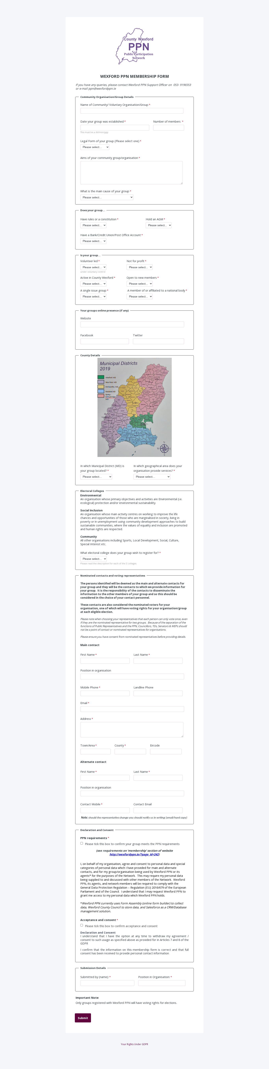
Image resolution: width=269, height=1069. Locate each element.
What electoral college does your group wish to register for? (119, 553)
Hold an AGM (154, 219)
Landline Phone (143, 687)
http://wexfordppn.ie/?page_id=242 (134, 854)
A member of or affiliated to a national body (156, 290)
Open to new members (142, 277)
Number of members (167, 121)
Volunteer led (89, 261)
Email (83, 703)
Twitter (138, 335)
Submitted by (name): (94, 977)
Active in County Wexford (96, 277)
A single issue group (93, 290)
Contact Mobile (90, 804)
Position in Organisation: (154, 977)
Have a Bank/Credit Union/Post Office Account (110, 235)
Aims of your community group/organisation (109, 158)
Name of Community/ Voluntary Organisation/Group (114, 105)
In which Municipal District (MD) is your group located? (102, 468)
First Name (87, 654)
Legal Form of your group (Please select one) (109, 141)
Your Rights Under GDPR (134, 1044)
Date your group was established (102, 121)
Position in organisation (95, 670)
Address (85, 719)
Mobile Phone (89, 687)
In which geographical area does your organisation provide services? (158, 468)
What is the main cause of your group (104, 191)
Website (85, 318)
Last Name (141, 654)
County (119, 745)
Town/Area (87, 745)
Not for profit (135, 261)
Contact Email (143, 804)
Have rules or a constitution (98, 219)
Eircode (155, 745)
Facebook (86, 335)
